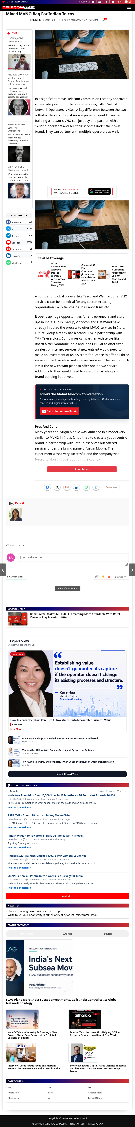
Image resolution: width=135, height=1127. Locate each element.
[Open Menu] (129, 7)
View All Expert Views (67, 774)
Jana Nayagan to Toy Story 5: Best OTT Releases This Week (45, 835)
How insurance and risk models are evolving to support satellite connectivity (18, 92)
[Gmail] (67, 487)
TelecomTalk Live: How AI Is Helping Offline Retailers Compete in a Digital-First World (95, 1034)
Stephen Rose (16, 166)
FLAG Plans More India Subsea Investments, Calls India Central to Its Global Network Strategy (61, 1001)
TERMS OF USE (77, 1123)
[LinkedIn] (76, 487)
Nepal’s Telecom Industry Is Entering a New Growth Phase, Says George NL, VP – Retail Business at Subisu (32, 1035)
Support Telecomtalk (17, 1)
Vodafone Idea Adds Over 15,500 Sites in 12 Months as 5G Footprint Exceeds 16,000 (61, 795)
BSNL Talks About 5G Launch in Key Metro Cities (39, 815)
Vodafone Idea (95, 1092)
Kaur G (37, 19)
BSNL (51, 1092)
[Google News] (111, 487)
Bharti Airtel (14, 1092)
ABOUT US (37, 1123)
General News (95, 1097)
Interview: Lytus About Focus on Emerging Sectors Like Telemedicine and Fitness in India (34, 1067)
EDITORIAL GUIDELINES (56, 1123)
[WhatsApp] (86, 487)
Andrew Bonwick (18, 74)
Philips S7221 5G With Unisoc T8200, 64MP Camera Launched (47, 856)
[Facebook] (47, 487)
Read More (82, 469)
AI (49, 1097)
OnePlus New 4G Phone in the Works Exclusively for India (45, 876)
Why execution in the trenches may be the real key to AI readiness (19, 176)
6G (9, 1087)
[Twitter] (57, 487)
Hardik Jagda (15, 38)
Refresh (14, 791)
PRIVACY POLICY (95, 1123)
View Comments (67, 588)
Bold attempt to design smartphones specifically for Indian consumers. (19, 139)
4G (89, 1087)
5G (49, 1087)
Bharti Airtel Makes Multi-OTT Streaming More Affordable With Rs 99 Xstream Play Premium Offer (75, 615)
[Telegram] (96, 487)
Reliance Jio (13, 1097)
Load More (67, 896)
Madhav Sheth (16, 124)
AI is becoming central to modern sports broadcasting (18, 48)
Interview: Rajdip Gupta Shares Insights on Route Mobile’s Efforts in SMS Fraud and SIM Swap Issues (98, 1068)
